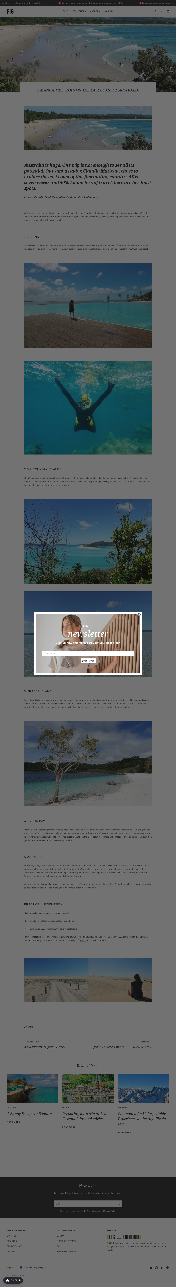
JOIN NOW (88, 661)
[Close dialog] (139, 614)
